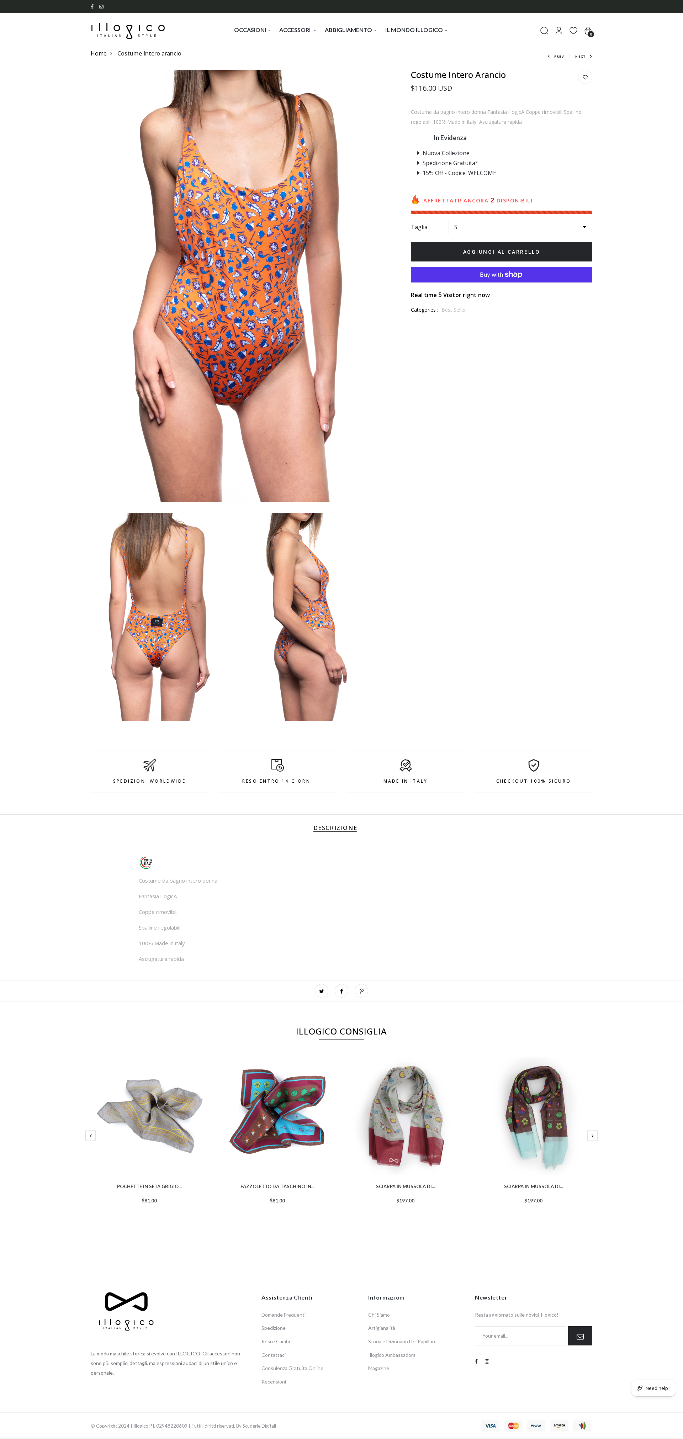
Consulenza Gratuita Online (292, 1368)
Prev (559, 56)
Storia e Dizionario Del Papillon (401, 1341)
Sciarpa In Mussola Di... (405, 1186)
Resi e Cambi (275, 1341)
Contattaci (273, 1355)
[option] (149, 1141)
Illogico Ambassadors (391, 1355)
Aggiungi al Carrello (501, 251)
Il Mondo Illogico (414, 29)
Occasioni (250, 29)
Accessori (295, 29)
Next (580, 56)
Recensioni (273, 1382)
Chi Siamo (379, 1315)
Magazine (378, 1368)
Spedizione (273, 1328)
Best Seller (453, 309)
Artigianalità (381, 1328)
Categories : (424, 309)
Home (99, 53)
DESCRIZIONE (335, 828)
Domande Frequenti (283, 1315)
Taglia (419, 227)
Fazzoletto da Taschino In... (277, 1186)
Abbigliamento (348, 29)
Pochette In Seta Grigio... (149, 1186)
